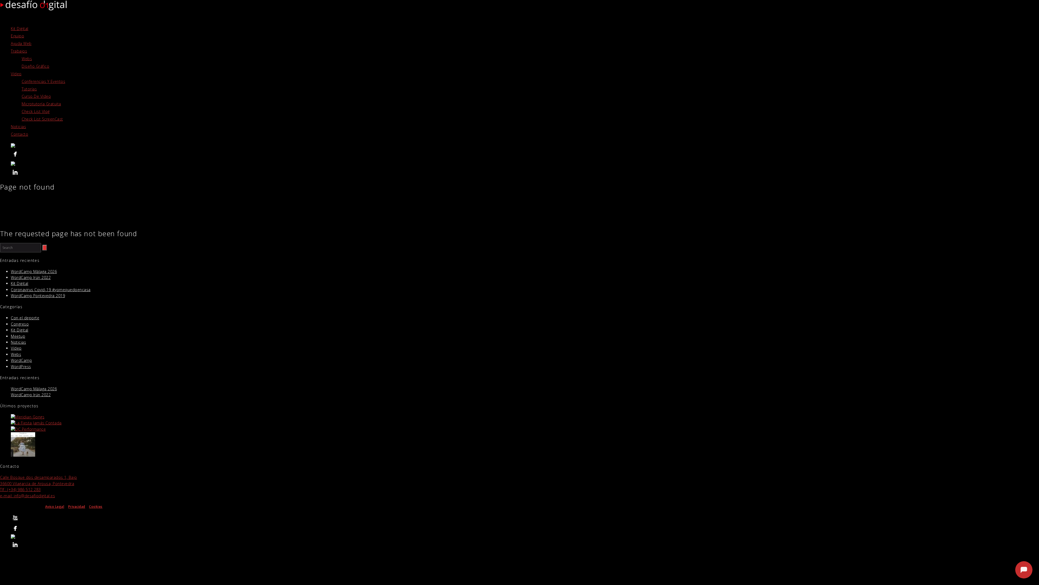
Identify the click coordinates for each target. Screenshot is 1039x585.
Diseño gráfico (35, 66)
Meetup (18, 336)
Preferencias (1005, 561)
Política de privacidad (958, 574)
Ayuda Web (21, 43)
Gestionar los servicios (895, 546)
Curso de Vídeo (36, 96)
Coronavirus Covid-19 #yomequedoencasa (51, 289)
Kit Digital (19, 28)
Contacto (19, 134)
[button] (1028, 504)
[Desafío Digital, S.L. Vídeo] (525, 146)
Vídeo (16, 73)
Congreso (20, 324)
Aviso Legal (54, 506)
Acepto (900, 561)
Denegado (953, 561)
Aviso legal (986, 574)
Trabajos (19, 51)
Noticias (18, 126)
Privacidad (76, 506)
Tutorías (29, 89)
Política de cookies (925, 574)
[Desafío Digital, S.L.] (525, 155)
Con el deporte (25, 317)
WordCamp (21, 360)
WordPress (21, 366)
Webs (27, 58)
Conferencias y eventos (43, 81)
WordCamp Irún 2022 (31, 277)
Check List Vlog (36, 111)
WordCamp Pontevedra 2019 (38, 295)
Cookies (96, 506)
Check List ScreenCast (42, 119)
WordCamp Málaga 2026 (34, 271)
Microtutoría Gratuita (41, 103)
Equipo (17, 35)
